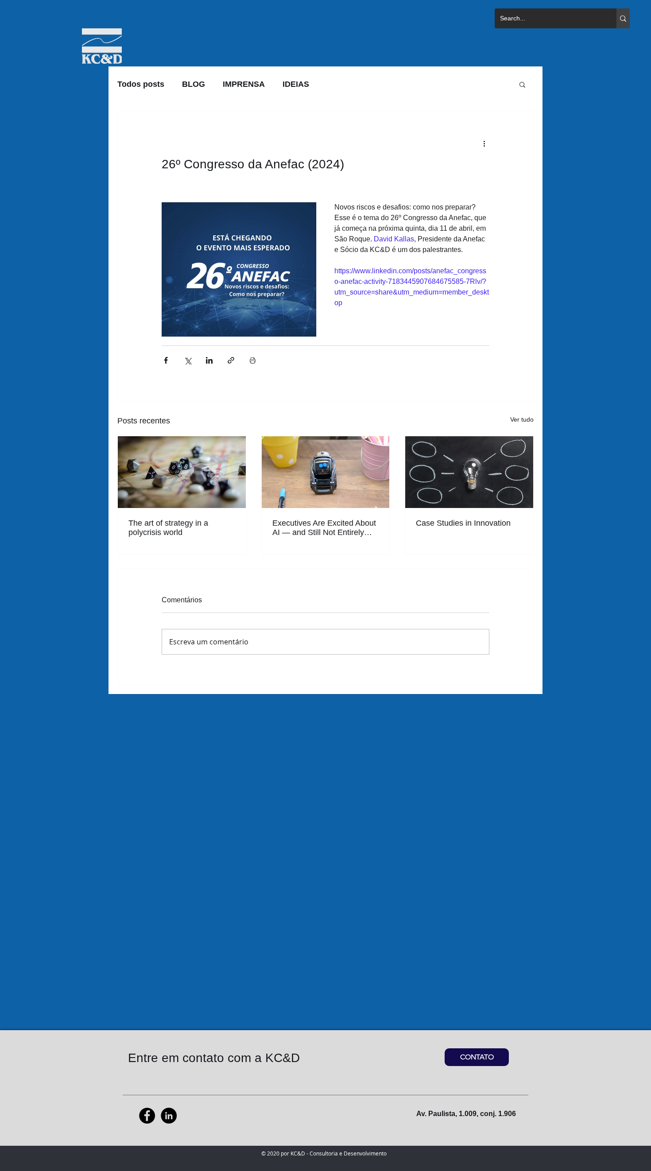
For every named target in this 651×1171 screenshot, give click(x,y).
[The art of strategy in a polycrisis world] (182, 472)
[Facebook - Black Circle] (147, 1116)
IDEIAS (296, 84)
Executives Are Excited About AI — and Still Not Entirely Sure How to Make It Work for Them (324, 528)
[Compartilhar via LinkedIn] (209, 360)
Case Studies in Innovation (463, 523)
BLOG (193, 84)
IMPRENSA (244, 84)
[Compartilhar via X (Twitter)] (187, 360)
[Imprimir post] (252, 360)
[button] (522, 84)
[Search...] (623, 18)
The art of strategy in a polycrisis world (168, 528)
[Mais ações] (484, 143)
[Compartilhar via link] (231, 360)
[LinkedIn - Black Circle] (169, 1116)
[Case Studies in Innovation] (469, 472)
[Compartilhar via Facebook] (166, 360)
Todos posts (140, 84)
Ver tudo (522, 419)
